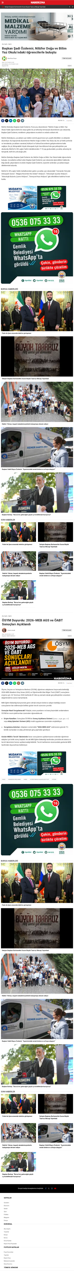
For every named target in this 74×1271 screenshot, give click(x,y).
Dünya (6, 1220)
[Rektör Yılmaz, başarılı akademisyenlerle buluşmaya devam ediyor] (37, 402)
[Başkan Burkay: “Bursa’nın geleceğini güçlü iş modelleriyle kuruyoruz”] (37, 492)
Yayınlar (6, 1255)
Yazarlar (6, 1232)
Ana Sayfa (7, 1229)
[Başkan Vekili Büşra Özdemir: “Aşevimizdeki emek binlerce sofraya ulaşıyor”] (37, 447)
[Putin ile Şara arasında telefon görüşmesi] (37, 311)
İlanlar (6, 1208)
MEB (26, 779)
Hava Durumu (8, 1264)
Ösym (54, 779)
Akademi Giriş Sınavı (15, 779)
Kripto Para (7, 1258)
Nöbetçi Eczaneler (9, 1261)
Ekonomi (6, 1205)
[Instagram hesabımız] (52, 1188)
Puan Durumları (8, 1252)
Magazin (6, 1217)
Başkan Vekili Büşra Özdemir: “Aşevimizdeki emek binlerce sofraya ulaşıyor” (28, 7)
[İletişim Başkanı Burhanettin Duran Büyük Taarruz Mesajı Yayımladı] (37, 356)
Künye (6, 1235)
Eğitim (69, 65)
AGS (4, 779)
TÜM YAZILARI (66, 58)
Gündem (6, 1202)
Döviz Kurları (7, 1240)
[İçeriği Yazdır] (22, 120)
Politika (6, 1214)
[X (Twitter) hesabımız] (49, 1188)
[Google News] (69, 121)
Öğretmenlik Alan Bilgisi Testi (40, 779)
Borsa (5, 1238)
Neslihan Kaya (12, 58)
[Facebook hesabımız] (45, 1188)
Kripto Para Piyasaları (10, 1243)
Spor (5, 1211)
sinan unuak (11, 630)
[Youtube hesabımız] (55, 1188)
